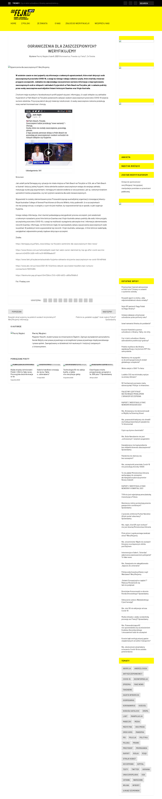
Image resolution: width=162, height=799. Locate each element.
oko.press (140, 727)
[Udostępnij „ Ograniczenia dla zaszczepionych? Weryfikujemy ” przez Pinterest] (65, 300)
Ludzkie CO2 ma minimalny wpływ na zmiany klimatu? (135, 375)
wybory (136, 785)
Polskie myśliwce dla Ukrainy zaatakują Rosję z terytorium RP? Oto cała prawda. (136, 349)
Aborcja (127, 668)
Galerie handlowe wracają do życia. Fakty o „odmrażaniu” (48, 372)
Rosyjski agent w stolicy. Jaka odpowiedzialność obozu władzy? (135, 299)
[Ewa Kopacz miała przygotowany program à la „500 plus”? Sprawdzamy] (101, 365)
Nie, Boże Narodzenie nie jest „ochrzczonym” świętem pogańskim (136, 437)
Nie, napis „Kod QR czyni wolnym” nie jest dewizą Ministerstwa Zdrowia (136, 526)
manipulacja (137, 716)
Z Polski (25, 23)
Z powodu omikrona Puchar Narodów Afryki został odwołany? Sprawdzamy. (136, 516)
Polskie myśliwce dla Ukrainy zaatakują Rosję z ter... (42, 3)
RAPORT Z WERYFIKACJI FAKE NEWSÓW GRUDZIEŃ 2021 (134, 403)
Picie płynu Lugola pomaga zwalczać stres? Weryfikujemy (136, 534)
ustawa (126, 780)
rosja (136, 753)
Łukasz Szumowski (131, 791)
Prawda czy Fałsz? (78, 56)
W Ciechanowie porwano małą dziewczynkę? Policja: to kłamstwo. (135, 384)
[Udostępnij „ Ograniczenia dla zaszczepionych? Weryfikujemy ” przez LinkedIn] (70, 300)
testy (125, 769)
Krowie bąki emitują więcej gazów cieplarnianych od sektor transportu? (136, 639)
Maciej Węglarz (43, 56)
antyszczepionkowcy (132, 674)
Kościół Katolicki (131, 711)
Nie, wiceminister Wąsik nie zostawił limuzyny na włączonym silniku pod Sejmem (136, 544)
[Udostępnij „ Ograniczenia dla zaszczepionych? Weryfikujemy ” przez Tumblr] (60, 300)
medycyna (127, 727)
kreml (145, 711)
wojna (126, 785)
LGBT (125, 716)
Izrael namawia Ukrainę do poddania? (136, 323)
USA (143, 775)
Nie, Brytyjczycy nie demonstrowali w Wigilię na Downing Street (135, 412)
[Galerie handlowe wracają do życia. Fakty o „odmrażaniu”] (49, 365)
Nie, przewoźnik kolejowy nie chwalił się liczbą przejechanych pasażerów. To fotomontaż (136, 421)
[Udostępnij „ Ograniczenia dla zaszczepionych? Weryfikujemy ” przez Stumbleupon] (80, 300)
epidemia (127, 684)
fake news (138, 684)
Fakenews (127, 690)
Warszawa (138, 780)
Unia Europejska (130, 775)
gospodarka (128, 700)
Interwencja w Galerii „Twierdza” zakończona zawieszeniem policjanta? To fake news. (136, 554)
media (137, 721)
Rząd (144, 753)
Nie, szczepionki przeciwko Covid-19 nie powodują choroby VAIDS (136, 465)
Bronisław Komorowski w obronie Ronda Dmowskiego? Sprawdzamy (135, 592)
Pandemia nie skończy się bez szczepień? (132, 457)
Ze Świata (42, 23)
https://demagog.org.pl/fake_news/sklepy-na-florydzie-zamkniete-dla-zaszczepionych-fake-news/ (56, 244)
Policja (132, 737)
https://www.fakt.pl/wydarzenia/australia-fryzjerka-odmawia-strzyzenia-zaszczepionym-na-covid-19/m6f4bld (61, 259)
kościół (142, 706)
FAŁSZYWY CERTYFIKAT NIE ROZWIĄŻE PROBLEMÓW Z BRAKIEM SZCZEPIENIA (133, 394)
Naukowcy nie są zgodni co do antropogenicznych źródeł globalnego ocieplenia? (134, 360)
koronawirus (129, 706)
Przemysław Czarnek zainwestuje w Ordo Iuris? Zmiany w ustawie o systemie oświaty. (135, 289)
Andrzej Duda (140, 668)
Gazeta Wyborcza (131, 695)
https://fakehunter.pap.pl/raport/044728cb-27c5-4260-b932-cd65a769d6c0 (47, 275)
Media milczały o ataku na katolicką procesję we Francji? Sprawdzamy (135, 618)
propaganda (141, 748)
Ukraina (146, 769)
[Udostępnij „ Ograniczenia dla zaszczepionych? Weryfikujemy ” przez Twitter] (50, 300)
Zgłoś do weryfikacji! (78, 23)
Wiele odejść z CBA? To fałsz (133, 368)
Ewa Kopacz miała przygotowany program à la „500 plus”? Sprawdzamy (101, 372)
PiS (124, 737)
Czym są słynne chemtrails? (133, 430)
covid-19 (126, 679)
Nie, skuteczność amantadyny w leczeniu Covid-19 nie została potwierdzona (134, 649)
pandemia (140, 732)
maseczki (127, 721)
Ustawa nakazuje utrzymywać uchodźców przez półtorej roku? (134, 316)
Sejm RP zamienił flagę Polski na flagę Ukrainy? (133, 307)
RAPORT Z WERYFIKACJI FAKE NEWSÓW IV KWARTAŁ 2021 (134, 487)
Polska (126, 743)
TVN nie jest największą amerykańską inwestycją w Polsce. (136, 495)
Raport (126, 753)
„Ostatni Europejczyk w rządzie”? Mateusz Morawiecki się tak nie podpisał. (134, 582)
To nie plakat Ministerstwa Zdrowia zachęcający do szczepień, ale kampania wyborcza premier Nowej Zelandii (135, 476)
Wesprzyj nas (102, 23)
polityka (144, 737)
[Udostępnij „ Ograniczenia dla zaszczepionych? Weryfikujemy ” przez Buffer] (75, 300)
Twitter (135, 769)
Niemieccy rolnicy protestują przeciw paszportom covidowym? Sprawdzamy (136, 505)
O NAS (57, 23)
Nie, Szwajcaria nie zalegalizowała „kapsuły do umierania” (135, 564)
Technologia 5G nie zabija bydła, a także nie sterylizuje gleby (74, 372)
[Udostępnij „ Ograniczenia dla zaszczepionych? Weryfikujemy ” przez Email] (85, 300)
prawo (136, 743)
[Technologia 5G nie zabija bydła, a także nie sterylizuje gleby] (75, 365)
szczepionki (128, 764)
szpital (140, 764)
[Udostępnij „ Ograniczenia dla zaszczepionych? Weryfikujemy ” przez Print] (90, 300)
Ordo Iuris (127, 732)
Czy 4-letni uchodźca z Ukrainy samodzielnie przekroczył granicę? (135, 339)
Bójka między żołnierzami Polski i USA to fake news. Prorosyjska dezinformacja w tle (22, 373)
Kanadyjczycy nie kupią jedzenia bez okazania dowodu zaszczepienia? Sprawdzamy (136, 447)
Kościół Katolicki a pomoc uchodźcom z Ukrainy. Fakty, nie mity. (136, 331)
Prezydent (128, 748)
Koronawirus (65, 56)
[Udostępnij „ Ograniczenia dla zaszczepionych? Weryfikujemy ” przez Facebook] (45, 300)
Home (13, 23)
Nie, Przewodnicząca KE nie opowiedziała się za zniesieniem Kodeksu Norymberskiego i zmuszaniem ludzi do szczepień (136, 628)
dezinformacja (141, 679)
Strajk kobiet (129, 759)
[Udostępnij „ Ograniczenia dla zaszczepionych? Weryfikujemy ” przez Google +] (55, 300)
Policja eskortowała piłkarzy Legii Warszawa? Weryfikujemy (135, 573)
